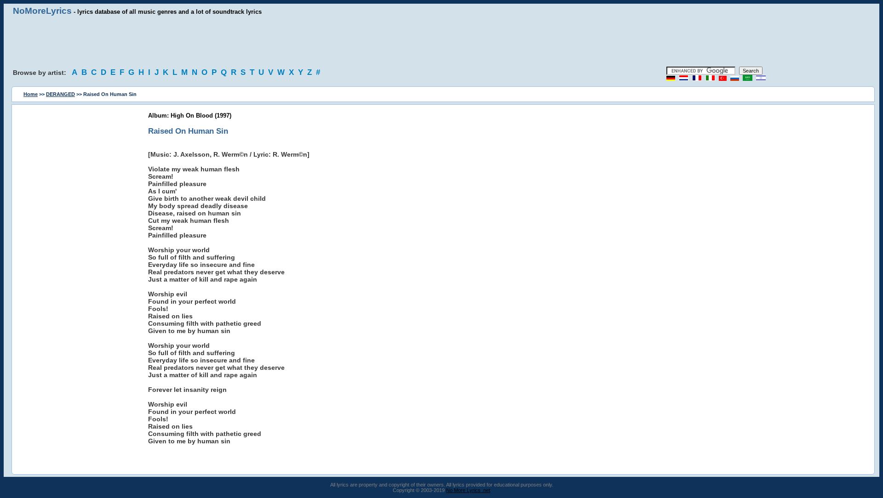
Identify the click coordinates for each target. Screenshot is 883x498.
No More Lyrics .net (468, 490)
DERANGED (60, 94)
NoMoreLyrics (42, 11)
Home (30, 94)
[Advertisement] (441, 41)
